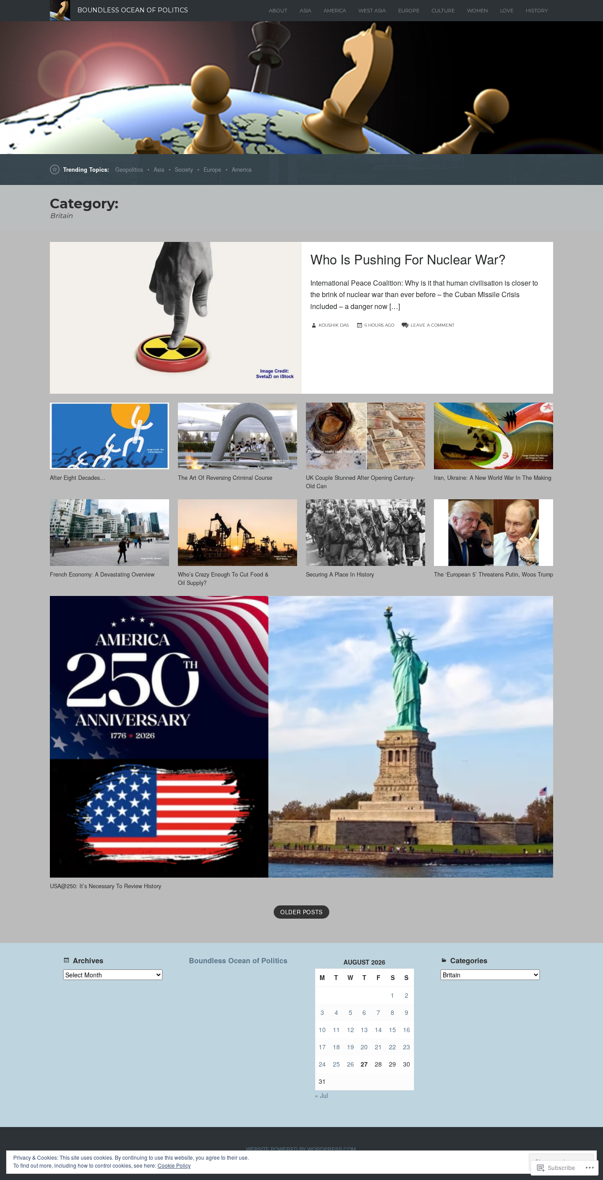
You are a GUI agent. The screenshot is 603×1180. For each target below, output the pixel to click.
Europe (408, 11)
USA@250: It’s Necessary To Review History (105, 886)
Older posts (301, 912)
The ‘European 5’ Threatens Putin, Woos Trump (493, 574)
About (278, 11)
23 (406, 1046)
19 (350, 1046)
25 (336, 1063)
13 (364, 1029)
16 (406, 1029)
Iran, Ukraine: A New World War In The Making (492, 478)
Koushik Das (334, 325)
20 (364, 1046)
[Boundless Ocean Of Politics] (301, 87)
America (335, 11)
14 (378, 1029)
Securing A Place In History (340, 574)
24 (322, 1063)
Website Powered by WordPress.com (301, 1149)
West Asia (372, 11)
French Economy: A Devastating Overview (102, 574)
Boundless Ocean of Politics (238, 960)
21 (378, 1046)
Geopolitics (129, 169)
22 (392, 1046)
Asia (305, 11)
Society (184, 169)
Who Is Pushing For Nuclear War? (407, 258)
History (537, 11)
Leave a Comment (432, 325)
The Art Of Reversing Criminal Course (225, 478)
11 (336, 1029)
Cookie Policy (174, 1165)
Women (477, 11)
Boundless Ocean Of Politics (132, 10)
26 (350, 1063)
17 (322, 1046)
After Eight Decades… (78, 478)
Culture (443, 11)
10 (322, 1029)
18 (336, 1046)
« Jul (321, 1095)
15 (392, 1029)
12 (350, 1029)
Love (506, 11)
